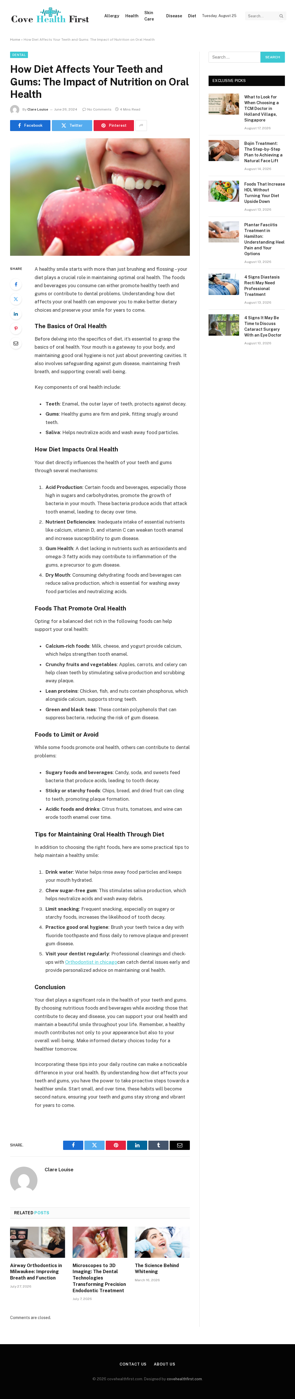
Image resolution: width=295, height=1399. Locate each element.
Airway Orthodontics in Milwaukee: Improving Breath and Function (36, 1272)
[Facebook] (16, 284)
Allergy (111, 16)
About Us (164, 1364)
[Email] (16, 343)
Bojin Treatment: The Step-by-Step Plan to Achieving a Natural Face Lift (263, 152)
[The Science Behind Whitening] (162, 1242)
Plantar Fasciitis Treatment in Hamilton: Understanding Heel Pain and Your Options (264, 239)
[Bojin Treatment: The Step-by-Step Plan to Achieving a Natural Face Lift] (224, 150)
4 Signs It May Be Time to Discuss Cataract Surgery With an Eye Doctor (262, 326)
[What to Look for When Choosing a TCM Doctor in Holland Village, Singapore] (224, 104)
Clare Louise (37, 109)
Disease (174, 16)
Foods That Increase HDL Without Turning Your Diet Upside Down (264, 193)
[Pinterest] (16, 328)
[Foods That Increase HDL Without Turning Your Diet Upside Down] (224, 191)
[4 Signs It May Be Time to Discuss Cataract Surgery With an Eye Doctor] (224, 324)
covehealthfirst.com (184, 1379)
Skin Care (149, 15)
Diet (192, 16)
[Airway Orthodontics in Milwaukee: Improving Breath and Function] (37, 1242)
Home (15, 40)
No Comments (99, 109)
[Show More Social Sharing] (141, 125)
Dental (19, 55)
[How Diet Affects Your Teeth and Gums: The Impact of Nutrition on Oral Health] (100, 197)
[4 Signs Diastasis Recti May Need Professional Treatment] (224, 284)
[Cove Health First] (50, 16)
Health (132, 16)
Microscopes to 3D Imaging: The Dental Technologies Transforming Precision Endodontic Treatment (99, 1278)
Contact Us (133, 1364)
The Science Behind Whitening (157, 1269)
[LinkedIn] (16, 314)
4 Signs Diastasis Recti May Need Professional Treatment (262, 286)
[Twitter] (16, 299)
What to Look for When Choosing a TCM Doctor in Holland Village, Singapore (261, 108)
